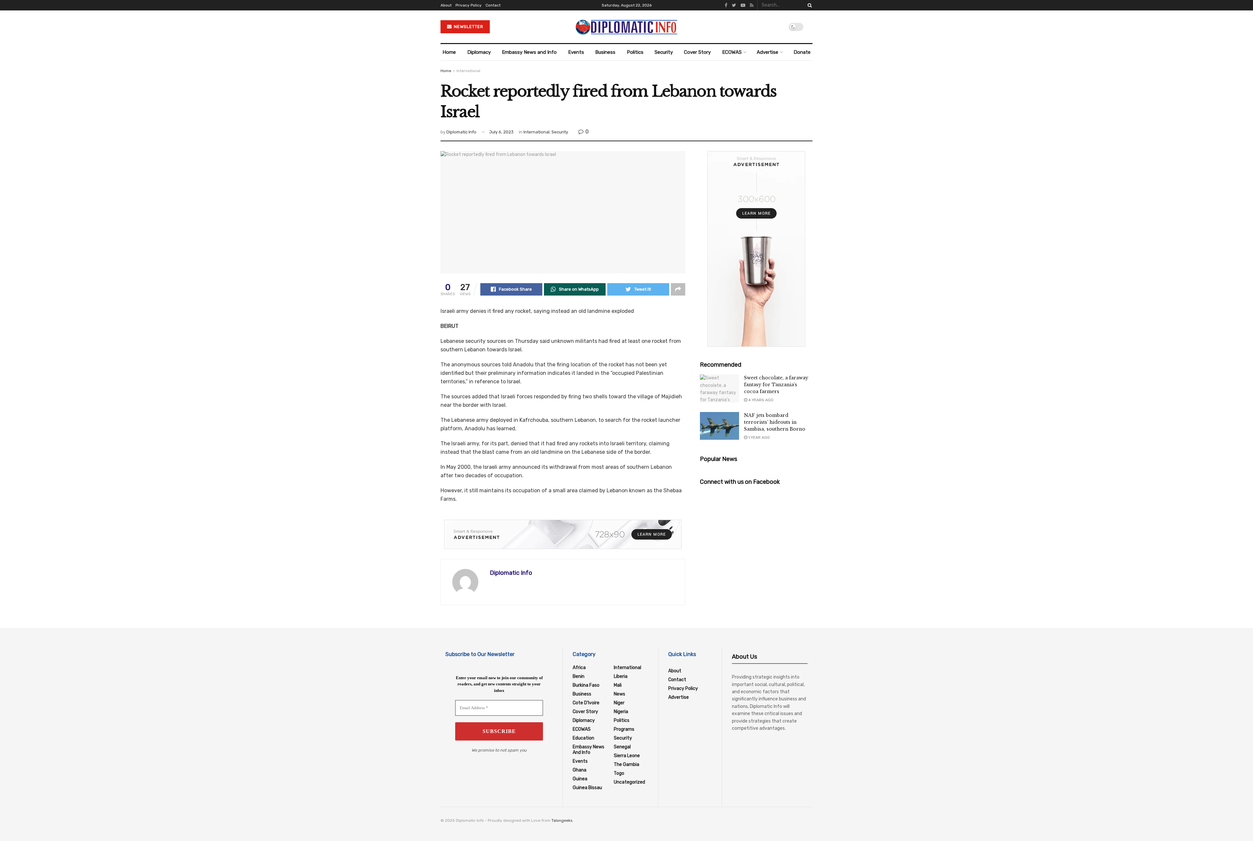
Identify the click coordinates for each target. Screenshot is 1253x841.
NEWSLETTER (468, 26)
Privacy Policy (469, 5)
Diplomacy (479, 52)
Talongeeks (562, 820)
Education (583, 738)
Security (664, 52)
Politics (635, 52)
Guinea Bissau (587, 787)
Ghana (579, 770)
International (468, 71)
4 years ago (760, 400)
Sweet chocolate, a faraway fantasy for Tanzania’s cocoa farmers (776, 384)
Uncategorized (629, 782)
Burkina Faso (586, 685)
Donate (802, 52)
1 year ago (758, 437)
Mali (618, 685)
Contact (493, 5)
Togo (619, 773)
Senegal (622, 747)
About (446, 5)
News (619, 694)
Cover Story (697, 52)
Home (449, 52)
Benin (578, 676)
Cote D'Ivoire (586, 703)
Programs (624, 729)
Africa (579, 667)
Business (605, 52)
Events (576, 52)
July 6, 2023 (501, 132)
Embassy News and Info (529, 52)
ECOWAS (732, 52)
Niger (619, 703)
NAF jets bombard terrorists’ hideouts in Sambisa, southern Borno (774, 422)
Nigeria (621, 711)
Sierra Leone (627, 755)
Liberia (620, 676)
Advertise (767, 52)
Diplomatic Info (461, 132)
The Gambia (626, 764)
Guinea (580, 779)
